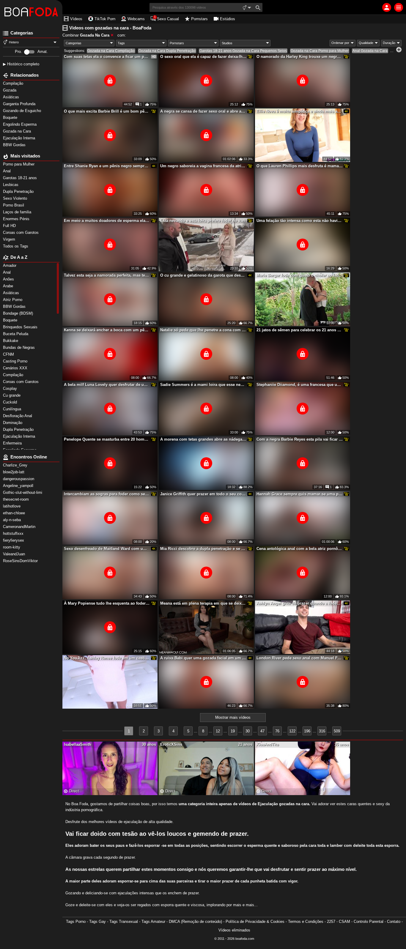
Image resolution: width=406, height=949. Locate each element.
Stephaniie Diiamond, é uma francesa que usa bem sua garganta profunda (299, 384)
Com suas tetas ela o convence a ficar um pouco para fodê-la (107, 56)
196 (307, 731)
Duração (389, 43)
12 (218, 731)
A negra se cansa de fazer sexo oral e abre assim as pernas (203, 111)
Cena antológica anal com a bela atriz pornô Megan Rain (299, 548)
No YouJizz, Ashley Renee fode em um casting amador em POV (107, 658)
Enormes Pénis (17, 219)
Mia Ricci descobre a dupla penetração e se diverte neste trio (203, 548)
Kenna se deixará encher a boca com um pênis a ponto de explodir (107, 330)
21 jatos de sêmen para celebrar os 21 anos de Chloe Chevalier (299, 330)
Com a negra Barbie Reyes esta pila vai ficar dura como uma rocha (299, 439)
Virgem (9, 239)
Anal (7, 171)
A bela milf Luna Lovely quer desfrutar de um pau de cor (107, 384)
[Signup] (386, 7)
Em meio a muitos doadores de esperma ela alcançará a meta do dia (107, 220)
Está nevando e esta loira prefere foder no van (202, 220)
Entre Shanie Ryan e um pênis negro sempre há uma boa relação (107, 166)
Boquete (10, 117)
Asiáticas (11, 97)
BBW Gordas (15, 145)
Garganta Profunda (20, 104)
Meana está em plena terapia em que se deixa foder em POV (203, 603)
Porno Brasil (14, 205)
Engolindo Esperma (20, 124)
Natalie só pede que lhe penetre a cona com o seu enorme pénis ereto (203, 330)
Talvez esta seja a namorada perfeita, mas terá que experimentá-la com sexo (107, 275)
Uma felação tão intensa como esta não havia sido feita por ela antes (299, 220)
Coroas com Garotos (21, 232)
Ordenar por (340, 43)
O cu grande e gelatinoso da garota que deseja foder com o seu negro (203, 275)
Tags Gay (97, 921)
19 (233, 731)
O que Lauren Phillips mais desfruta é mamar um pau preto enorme (299, 166)
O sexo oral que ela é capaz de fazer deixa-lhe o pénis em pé (203, 56)
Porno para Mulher (19, 164)
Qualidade (366, 43)
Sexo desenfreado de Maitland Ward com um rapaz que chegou (107, 548)
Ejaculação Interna (19, 138)
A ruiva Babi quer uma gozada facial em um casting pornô (203, 658)
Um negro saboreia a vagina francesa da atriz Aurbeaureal (203, 166)
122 (292, 731)
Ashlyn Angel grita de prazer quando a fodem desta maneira (299, 603)
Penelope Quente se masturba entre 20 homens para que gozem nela (107, 439)
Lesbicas (11, 184)
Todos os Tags (16, 246)
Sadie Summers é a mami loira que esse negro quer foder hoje (203, 384)
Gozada (10, 90)
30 (248, 731)
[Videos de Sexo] (31, 12)
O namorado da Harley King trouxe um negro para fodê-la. (299, 56)
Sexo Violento (15, 198)
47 (262, 731)
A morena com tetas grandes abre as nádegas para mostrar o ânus (203, 439)
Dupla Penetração (19, 191)
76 (277, 731)
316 (322, 731)
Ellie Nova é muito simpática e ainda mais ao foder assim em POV (299, 111)
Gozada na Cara (17, 131)
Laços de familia (17, 212)
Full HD (10, 225)
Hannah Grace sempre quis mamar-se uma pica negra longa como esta (299, 494)
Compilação (13, 83)
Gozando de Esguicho (22, 110)
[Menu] (398, 7)
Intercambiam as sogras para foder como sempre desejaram (107, 494)
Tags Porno (76, 921)
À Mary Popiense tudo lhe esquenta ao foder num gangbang (107, 603)
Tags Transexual (123, 921)
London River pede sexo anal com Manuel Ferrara (299, 658)
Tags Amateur (153, 921)
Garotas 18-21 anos (20, 178)
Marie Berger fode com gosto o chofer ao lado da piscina (299, 275)
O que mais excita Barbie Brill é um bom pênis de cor (107, 111)
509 (337, 731)
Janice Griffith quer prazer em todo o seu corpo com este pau (203, 494)
